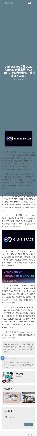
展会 (14, 358)
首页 (5, 362)
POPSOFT (10, 3)
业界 (11, 362)
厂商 (9, 358)
